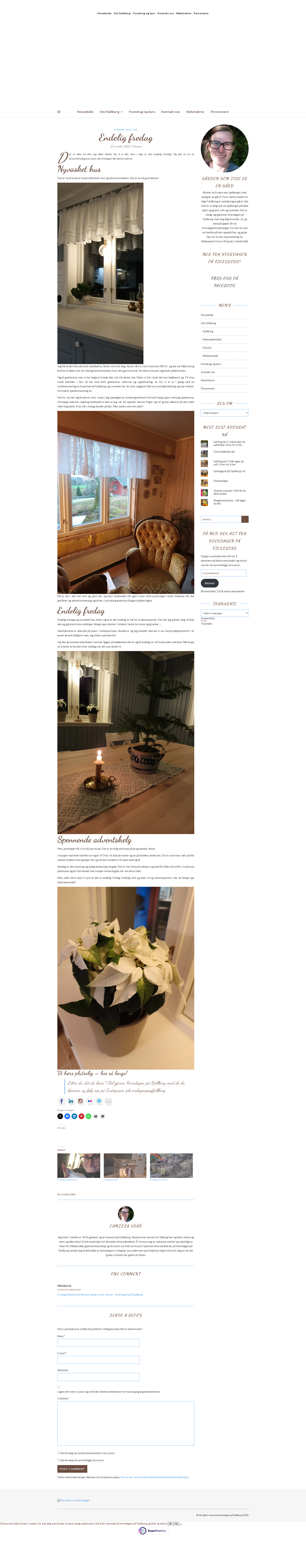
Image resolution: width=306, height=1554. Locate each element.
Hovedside (104, 13)
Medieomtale (210, 355)
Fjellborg (208, 331)
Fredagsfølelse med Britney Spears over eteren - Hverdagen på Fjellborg (100, 1294)
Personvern (201, 13)
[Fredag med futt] (171, 1165)
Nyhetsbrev (183, 13)
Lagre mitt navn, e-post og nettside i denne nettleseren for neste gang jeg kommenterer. (108, 1391)
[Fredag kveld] (125, 1165)
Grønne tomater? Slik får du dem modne (230, 492)
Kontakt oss (166, 13)
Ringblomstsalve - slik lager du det (230, 502)
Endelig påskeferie (67, 1179)
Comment (63, 1398)
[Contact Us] (108, 1101)
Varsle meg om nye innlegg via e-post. (82, 1460)
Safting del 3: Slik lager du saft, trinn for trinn (229, 463)
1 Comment (137, 146)
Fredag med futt (159, 1179)
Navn (61, 1336)
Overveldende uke (224, 451)
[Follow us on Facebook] (61, 1101)
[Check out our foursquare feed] (99, 1101)
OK (170, 1523)
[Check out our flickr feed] (90, 1101)
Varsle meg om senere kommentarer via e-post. (87, 1453)
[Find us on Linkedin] (71, 1101)
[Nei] (181, 1524)
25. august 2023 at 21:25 (69, 1289)
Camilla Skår (68, 1194)
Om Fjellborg (122, 13)
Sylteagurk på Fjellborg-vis (229, 471)
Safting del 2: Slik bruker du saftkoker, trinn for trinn (229, 443)
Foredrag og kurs (144, 13)
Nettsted (62, 1370)
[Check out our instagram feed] (80, 1101)
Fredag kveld (111, 1179)
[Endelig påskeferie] (78, 1165)
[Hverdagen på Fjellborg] (153, 62)
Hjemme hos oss (126, 129)
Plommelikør (221, 480)
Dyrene (207, 347)
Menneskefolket (212, 339)
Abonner (210, 583)
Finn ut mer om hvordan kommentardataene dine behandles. (154, 1477)
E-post (62, 1353)
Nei (176, 1523)
